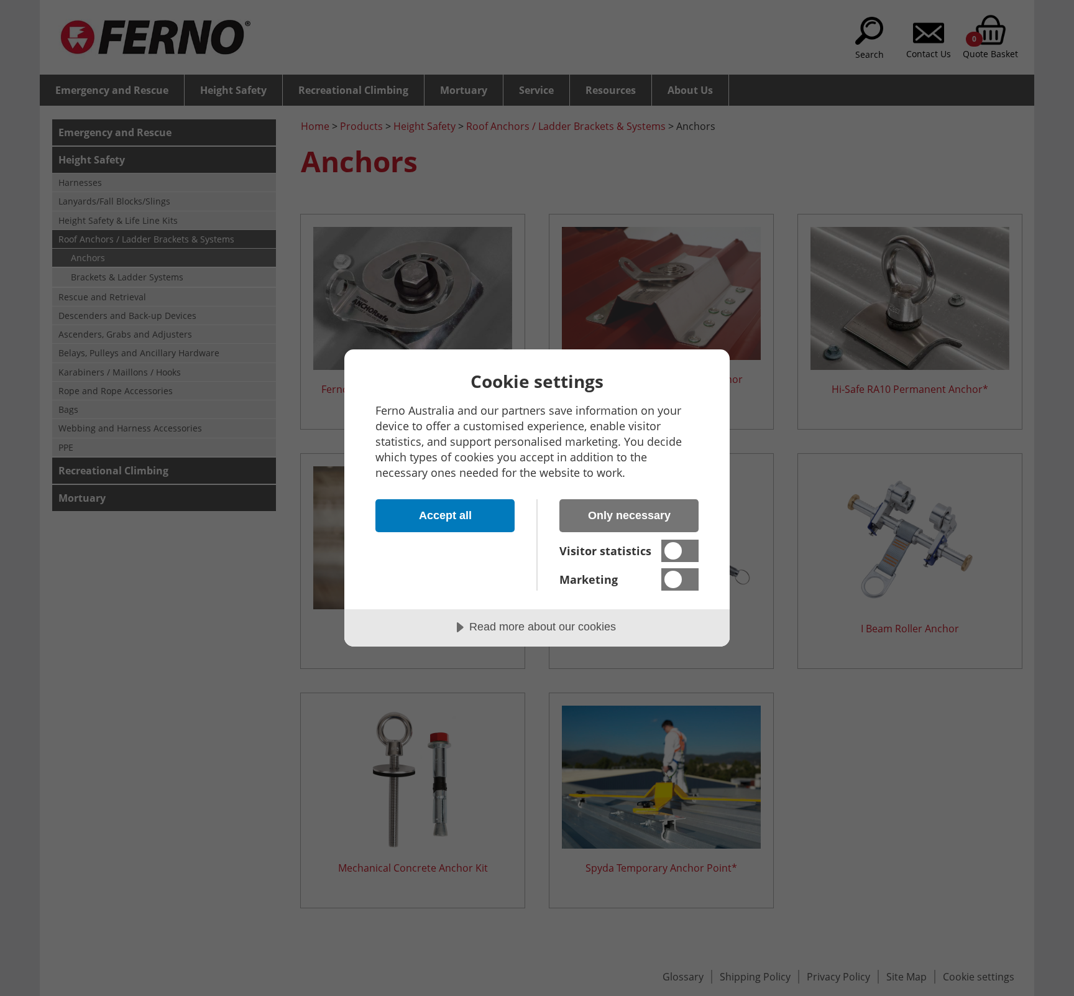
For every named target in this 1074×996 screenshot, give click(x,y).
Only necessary (629, 515)
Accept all (445, 515)
